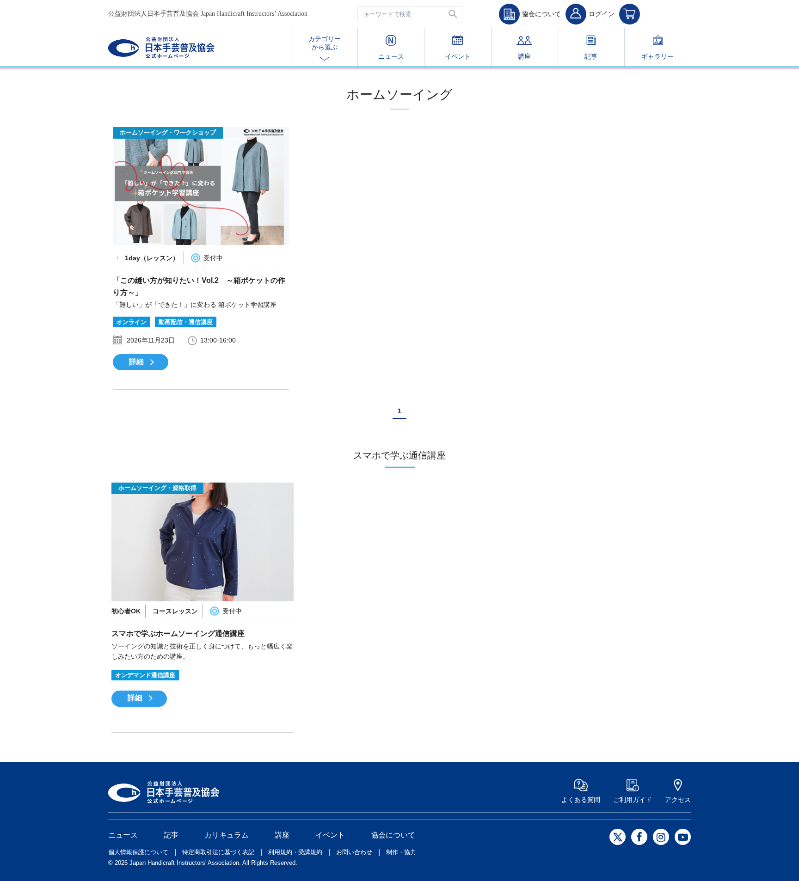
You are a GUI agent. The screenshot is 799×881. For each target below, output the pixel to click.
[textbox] (410, 14)
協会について (393, 835)
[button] (453, 14)
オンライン (132, 321)
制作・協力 (401, 852)
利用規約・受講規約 (295, 852)
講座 (524, 56)
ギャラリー (657, 56)
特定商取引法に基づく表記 (218, 852)
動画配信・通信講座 (186, 321)
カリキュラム (226, 835)
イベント (458, 56)
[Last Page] (420, 411)
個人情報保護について (138, 852)
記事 (590, 56)
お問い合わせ (354, 852)
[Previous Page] (382, 413)
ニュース (391, 56)
